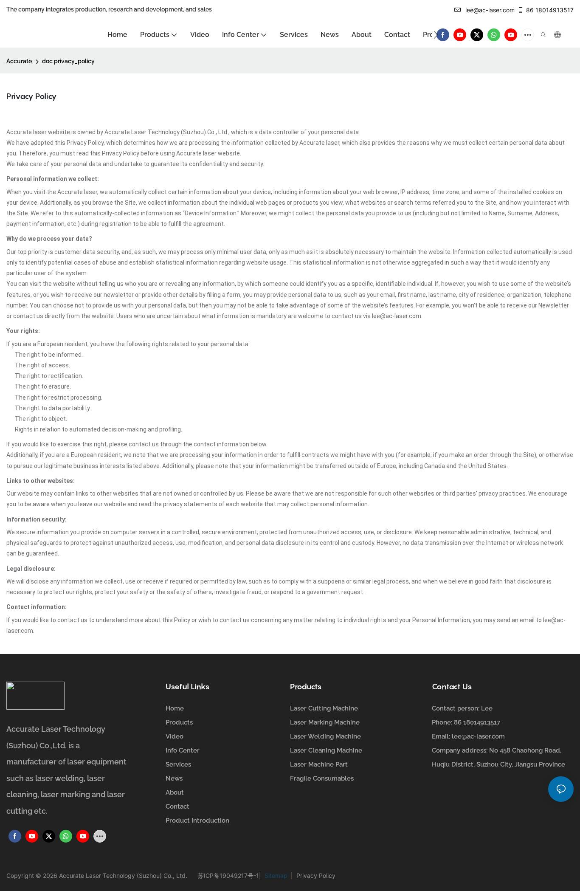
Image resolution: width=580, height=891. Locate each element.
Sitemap (277, 875)
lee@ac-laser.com (490, 10)
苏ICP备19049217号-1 (228, 875)
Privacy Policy (314, 875)
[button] (436, 35)
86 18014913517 (550, 10)
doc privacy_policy (68, 61)
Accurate (19, 61)
